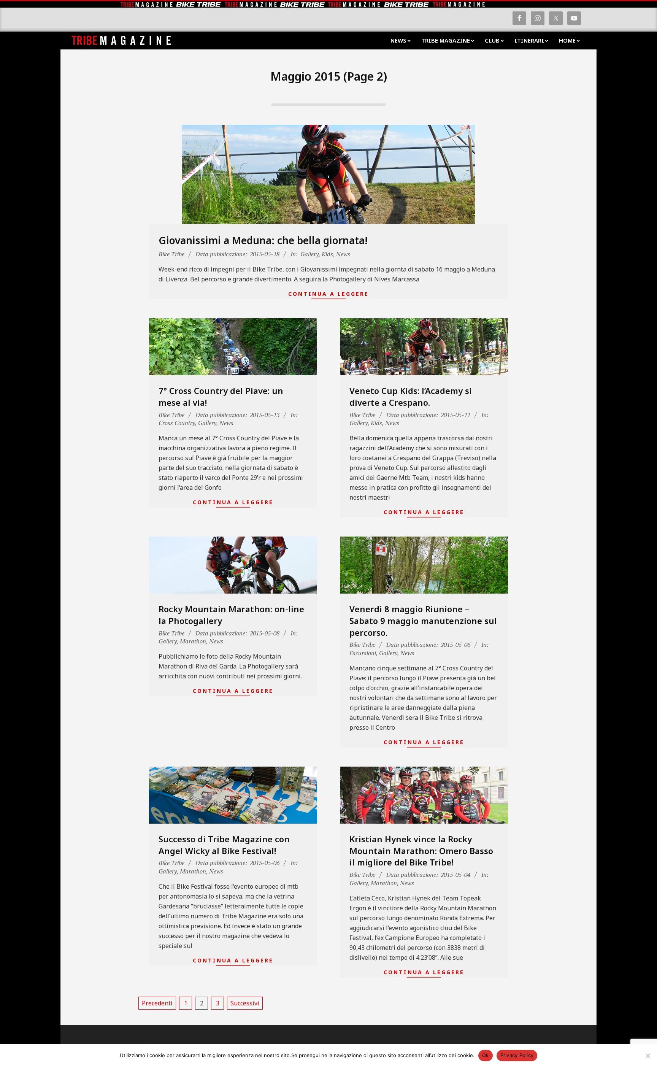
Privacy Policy (517, 1055)
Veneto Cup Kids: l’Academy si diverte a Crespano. (410, 396)
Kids (327, 254)
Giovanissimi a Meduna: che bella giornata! (263, 240)
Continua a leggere (328, 293)
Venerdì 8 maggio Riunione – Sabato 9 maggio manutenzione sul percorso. (423, 620)
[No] (647, 1055)
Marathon (193, 641)
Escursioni (362, 653)
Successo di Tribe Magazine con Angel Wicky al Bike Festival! (224, 844)
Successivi (244, 1003)
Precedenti (157, 1003)
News (343, 254)
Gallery (309, 254)
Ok (485, 1055)
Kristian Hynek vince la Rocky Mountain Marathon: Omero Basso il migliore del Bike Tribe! (421, 850)
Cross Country (177, 423)
